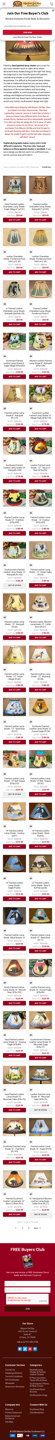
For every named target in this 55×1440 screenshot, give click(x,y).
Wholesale (9, 1383)
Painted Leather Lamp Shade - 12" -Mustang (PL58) (40, 676)
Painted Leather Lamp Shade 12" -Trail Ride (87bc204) (14, 520)
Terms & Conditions (14, 1376)
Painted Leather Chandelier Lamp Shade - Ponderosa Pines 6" (40, 311)
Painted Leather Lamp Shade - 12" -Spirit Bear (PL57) (14, 728)
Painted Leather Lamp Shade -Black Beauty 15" (14, 936)
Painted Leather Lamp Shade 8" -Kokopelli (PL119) (14, 415)
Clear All (46, 167)
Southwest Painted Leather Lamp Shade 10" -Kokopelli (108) (15, 467)
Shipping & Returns (13, 1373)
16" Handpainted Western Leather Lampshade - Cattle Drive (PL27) (40, 1201)
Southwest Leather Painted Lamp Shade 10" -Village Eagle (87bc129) (40, 415)
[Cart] (52, 4)
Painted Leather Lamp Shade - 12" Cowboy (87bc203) (40, 520)
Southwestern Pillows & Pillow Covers (39, 1385)
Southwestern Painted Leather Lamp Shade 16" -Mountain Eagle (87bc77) (40, 1043)
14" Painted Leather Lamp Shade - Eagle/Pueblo (14, 885)
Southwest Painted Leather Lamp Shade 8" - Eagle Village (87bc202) (15, 363)
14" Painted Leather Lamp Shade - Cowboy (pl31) (15, 833)
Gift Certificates (12, 1380)
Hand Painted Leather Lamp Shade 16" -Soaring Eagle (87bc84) (14, 1042)
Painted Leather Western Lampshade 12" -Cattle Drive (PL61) (40, 624)
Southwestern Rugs (38, 1395)
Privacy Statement (13, 1412)
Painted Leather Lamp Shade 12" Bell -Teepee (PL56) (40, 781)
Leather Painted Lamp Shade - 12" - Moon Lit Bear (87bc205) (40, 467)
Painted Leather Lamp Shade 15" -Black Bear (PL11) (40, 937)
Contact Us (10, 1370)
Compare (5, 200)
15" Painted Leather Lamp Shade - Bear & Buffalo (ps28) (40, 885)
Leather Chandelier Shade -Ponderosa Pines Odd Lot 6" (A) (40, 259)
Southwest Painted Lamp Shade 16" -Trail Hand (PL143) (14, 1148)
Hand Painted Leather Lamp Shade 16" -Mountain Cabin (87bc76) (14, 1096)
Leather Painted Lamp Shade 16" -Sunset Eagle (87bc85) (40, 989)
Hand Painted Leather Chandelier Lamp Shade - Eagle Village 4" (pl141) (14, 206)
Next (36, 1228)
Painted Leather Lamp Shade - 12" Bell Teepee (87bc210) (14, 781)
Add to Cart (14, 220)
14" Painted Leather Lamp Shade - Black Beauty (40, 833)
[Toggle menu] (4, 4)
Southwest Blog (37, 1409)
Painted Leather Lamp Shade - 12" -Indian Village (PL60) (14, 676)
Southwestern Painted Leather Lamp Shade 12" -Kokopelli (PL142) (15, 572)
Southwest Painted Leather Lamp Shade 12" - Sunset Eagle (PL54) (40, 728)
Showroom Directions (14, 1387)
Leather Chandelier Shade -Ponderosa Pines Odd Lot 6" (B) (15, 259)
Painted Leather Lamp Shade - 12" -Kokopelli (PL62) (14, 624)
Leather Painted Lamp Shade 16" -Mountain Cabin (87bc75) (40, 1096)
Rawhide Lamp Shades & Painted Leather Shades (38, 1372)
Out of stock (14, 585)
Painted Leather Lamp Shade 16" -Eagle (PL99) (40, 1147)
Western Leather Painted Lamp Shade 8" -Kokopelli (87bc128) (40, 363)
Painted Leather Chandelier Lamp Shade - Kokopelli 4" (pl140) (40, 206)
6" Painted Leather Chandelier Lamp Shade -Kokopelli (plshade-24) (14, 311)
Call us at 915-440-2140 (27, 1342)
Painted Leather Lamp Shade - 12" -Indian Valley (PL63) (40, 572)
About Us (9, 1409)
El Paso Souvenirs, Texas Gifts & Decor (38, 1379)
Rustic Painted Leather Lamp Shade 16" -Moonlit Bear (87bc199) (14, 989)
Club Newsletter (37, 1412)
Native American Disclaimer (12, 1417)
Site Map (9, 1422)
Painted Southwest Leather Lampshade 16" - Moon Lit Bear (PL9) (14, 1201)
